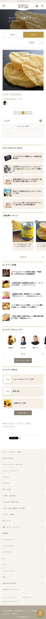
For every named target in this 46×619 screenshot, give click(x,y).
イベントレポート (8, 546)
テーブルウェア (7, 539)
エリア (7, 121)
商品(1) (33, 35)
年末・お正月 (6, 489)
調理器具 (5, 533)
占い (3, 558)
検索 (42, 5)
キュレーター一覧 (8, 597)
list (19, 438)
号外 (3, 577)
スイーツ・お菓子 (8, 514)
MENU (3, 5)
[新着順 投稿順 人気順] (36, 43)
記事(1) (12, 35)
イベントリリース (8, 571)
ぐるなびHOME (7, 610)
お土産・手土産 (7, 458)
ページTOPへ (23, 432)
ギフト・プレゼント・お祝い (12, 452)
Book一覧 (26, 597)
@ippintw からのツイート (11, 589)
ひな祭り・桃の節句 (9, 496)
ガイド (4, 564)
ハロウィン (6, 477)
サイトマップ (6, 613)
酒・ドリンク (6, 521)
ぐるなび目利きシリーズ (21, 610)
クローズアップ (7, 552)
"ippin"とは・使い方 (9, 601)
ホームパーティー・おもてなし (12, 464)
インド (8, 133)
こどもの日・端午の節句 (10, 502)
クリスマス (6, 483)
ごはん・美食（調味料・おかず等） (14, 508)
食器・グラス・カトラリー (11, 527)
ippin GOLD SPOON (9, 583)
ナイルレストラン (15, 94)
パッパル (5, 94)
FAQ (13, 613)
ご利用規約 (33, 610)
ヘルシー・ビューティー (10, 471)
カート (36, 5)
